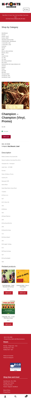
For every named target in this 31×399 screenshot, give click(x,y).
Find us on (8, 355)
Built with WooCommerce (18, 339)
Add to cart (6, 136)
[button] (27, 84)
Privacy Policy (6, 392)
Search (15, 396)
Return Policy (6, 390)
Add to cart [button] (8, 293)
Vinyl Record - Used (13, 146)
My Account (5, 396)
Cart (24, 395)
